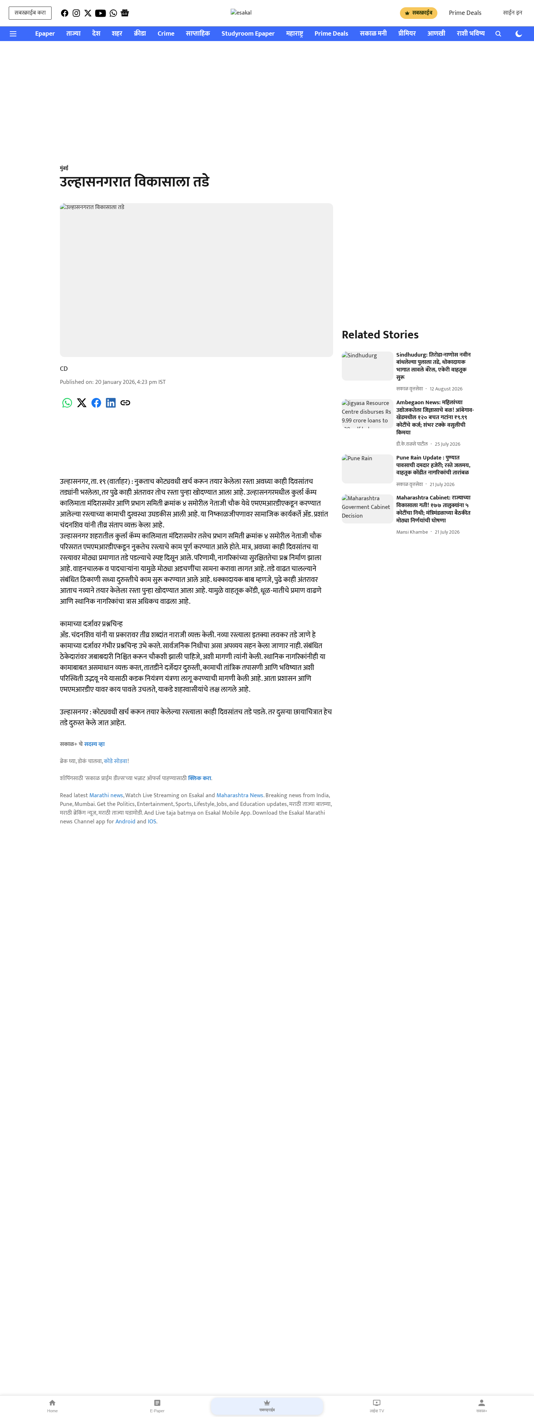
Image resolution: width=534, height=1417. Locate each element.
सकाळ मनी (373, 34)
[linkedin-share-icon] (111, 407)
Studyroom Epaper (248, 34)
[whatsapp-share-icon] (67, 407)
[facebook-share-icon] (96, 407)
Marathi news (106, 795)
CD (64, 369)
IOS (152, 822)
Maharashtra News (240, 795)
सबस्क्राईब (422, 12)
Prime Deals (465, 13)
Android (125, 822)
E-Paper (157, 1411)
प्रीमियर (407, 34)
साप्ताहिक (198, 34)
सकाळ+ (481, 1411)
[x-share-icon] (82, 407)
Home (52, 1411)
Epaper (45, 34)
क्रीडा (140, 34)
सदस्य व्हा (94, 744)
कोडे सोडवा (116, 761)
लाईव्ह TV (377, 1411)
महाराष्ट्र (294, 34)
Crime (166, 34)
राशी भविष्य (471, 34)
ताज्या (73, 34)
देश (96, 34)
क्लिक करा (199, 778)
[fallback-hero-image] (367, 366)
